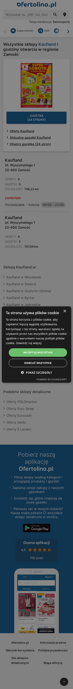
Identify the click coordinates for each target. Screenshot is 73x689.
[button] (36, 372)
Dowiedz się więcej (29, 343)
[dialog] (36, 344)
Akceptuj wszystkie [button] (38, 352)
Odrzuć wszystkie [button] (38, 363)
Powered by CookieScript (51, 379)
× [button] (64, 311)
